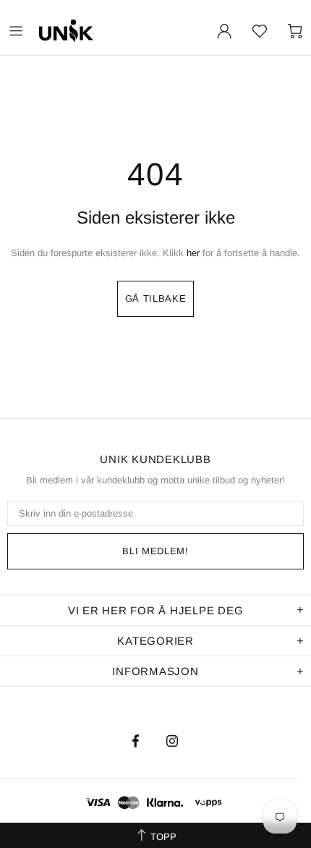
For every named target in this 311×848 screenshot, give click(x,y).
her (193, 252)
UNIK (100, 31)
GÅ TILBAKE (156, 298)
